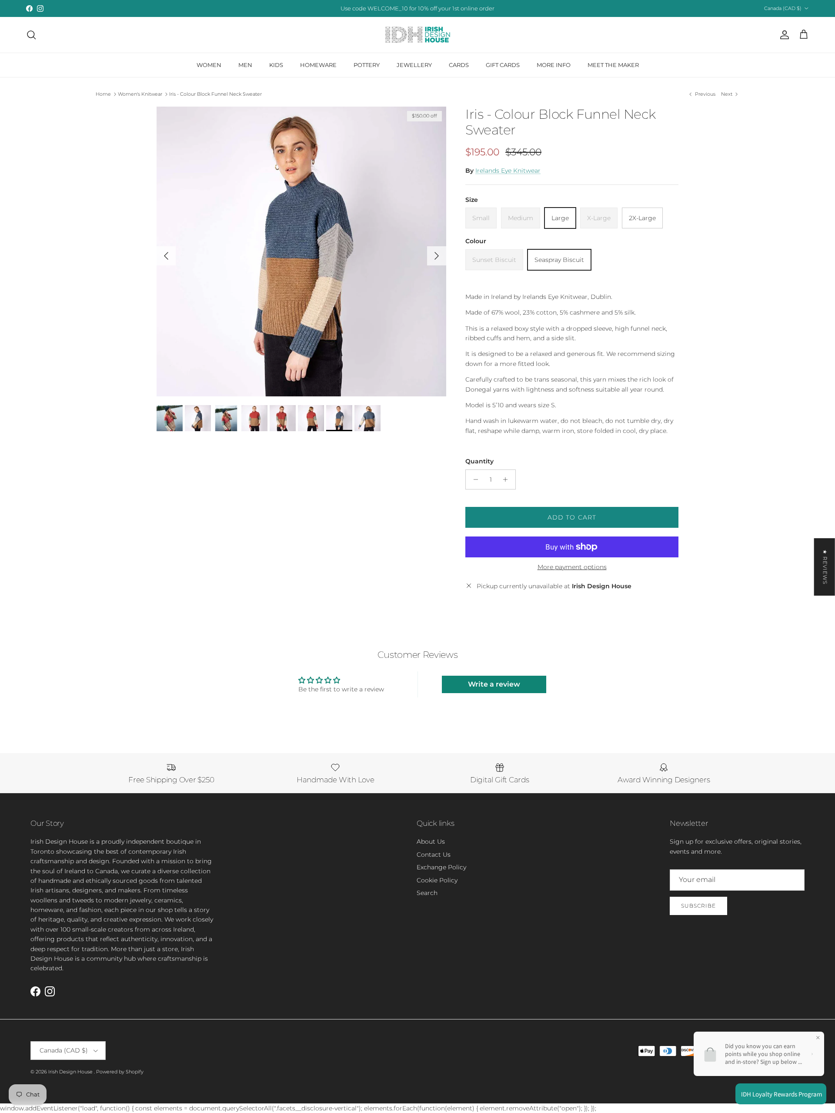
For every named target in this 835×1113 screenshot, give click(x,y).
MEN (245, 64)
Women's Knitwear (140, 94)
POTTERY (367, 64)
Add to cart (572, 517)
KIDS (276, 64)
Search (427, 893)
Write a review (494, 684)
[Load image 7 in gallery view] (301, 251)
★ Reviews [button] (825, 567)
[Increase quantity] (507, 479)
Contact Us (434, 854)
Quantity (479, 461)
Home (103, 94)
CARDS (459, 64)
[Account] (783, 35)
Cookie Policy (437, 880)
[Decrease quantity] (473, 479)
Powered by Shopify (120, 1072)
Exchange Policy (441, 867)
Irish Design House (71, 1072)
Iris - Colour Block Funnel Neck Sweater (215, 94)
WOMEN (209, 64)
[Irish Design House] (417, 35)
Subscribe (698, 905)
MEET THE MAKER (613, 64)
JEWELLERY (414, 64)
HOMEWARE (318, 64)
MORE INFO (554, 64)
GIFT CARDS (503, 64)
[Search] (31, 35)
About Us (431, 841)
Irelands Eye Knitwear (508, 170)
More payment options (572, 567)
